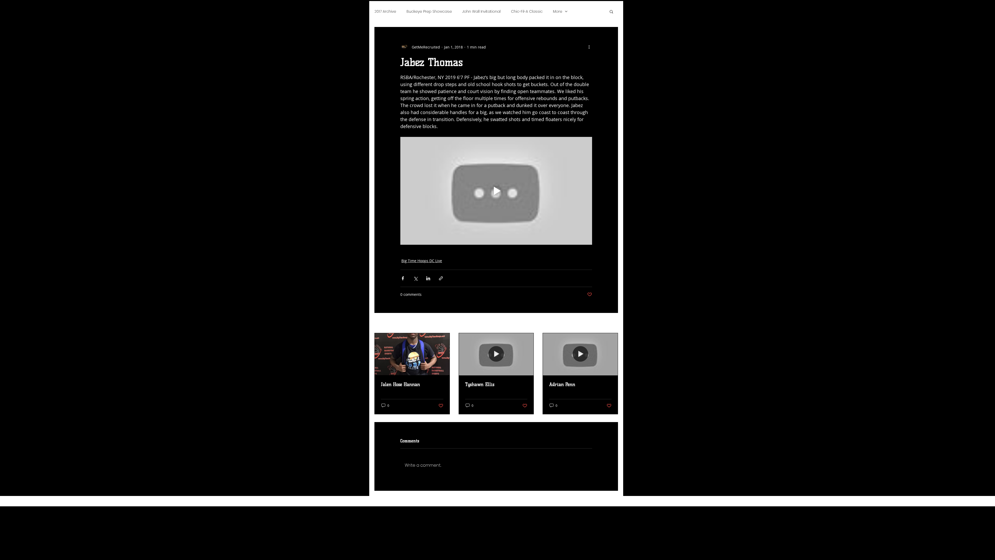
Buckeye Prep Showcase (429, 11)
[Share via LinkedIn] (428, 278)
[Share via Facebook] (402, 278)
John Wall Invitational (481, 11)
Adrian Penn (562, 384)
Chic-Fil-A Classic (527, 11)
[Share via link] (440, 278)
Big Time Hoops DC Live (421, 260)
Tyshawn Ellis (479, 384)
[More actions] (589, 47)
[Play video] (496, 191)
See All (612, 323)
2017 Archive (385, 11)
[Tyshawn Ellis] (496, 354)
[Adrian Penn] (580, 354)
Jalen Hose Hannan (400, 384)
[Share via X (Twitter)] (415, 278)
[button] (611, 11)
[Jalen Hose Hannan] (412, 354)
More (557, 11)
